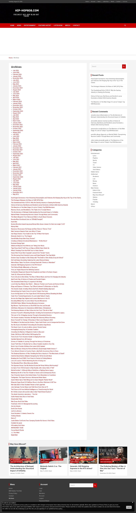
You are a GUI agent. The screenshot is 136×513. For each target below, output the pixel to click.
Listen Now (106, 1)
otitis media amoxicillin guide (99, 140)
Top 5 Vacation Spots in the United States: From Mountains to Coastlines (33, 375)
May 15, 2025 (44, 471)
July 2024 (16, 92)
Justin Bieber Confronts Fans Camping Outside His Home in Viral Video (32, 420)
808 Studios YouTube (15, 491)
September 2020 (18, 177)
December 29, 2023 (105, 473)
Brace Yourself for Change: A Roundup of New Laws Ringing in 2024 (32, 320)
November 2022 (18, 126)
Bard (22, 473)
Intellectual (94, 174)
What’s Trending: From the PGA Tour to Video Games (27, 250)
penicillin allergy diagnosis (98, 134)
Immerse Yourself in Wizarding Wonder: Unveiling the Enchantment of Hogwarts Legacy (37, 313)
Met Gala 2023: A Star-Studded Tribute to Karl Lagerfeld (28, 384)
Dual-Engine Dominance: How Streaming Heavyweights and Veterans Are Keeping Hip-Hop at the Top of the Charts (46, 198)
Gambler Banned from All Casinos (21, 339)
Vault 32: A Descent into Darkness (21, 274)
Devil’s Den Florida (16, 408)
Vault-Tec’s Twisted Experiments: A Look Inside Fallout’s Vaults (30, 296)
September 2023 (18, 111)
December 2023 (17, 105)
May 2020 (16, 184)
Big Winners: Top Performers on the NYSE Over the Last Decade (30, 305)
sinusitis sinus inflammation (99, 115)
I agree (129, 507)
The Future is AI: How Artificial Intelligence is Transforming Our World (32, 389)
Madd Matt (14, 435)
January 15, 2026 (15, 473)
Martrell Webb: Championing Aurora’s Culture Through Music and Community (34, 214)
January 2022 (17, 146)
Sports (95, 160)
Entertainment (30, 25)
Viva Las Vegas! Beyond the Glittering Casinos (25, 269)
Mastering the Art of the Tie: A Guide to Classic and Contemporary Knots (33, 372)
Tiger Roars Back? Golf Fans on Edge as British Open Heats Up (30, 248)
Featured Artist (44, 25)
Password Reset (44, 501)
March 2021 (16, 165)
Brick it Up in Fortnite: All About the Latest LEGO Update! (28, 346)
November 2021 (18, 150)
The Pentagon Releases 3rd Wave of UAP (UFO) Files (27, 200)
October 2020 (17, 175)
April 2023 (16, 119)
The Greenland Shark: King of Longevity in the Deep (26, 281)
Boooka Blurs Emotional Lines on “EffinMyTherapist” (27, 219)
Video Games (97, 167)
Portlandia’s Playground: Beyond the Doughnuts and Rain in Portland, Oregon (34, 272)
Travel (94, 162)
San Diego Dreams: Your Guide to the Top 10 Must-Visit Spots (30, 234)
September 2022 (18, 130)
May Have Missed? (98, 195)
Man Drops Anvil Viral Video (19, 401)
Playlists (95, 158)
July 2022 (16, 134)
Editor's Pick (96, 190)
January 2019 (17, 188)
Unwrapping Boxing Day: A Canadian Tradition (24, 329)
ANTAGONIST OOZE (17, 428)
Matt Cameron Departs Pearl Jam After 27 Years (26, 231)
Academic (96, 176)
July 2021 (16, 157)
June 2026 (16, 72)
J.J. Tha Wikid (15, 432)
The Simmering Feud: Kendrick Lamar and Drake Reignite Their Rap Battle (33, 255)
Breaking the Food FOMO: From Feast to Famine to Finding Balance (31, 358)
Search (124, 66)
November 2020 (18, 173)
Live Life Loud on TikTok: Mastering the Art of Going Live (28, 361)
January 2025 (17, 86)
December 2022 (17, 125)
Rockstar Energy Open (18, 243)
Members (42, 493)
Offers (93, 206)
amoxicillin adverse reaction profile (101, 121)
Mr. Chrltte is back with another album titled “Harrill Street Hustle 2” (31, 392)
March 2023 (16, 121)
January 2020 (17, 186)
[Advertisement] (68, 42)
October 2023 (17, 109)
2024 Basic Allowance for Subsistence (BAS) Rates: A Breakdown (31, 308)
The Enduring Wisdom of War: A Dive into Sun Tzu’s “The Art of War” (32, 310)
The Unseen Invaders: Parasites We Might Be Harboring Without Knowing (33, 317)
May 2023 (16, 117)
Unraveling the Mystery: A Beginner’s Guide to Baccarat (27, 332)
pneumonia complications (99, 128)
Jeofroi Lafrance (16, 411)
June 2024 (16, 94)
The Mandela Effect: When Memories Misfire (24, 363)
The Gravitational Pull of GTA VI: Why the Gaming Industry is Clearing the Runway (35, 202)
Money (95, 181)
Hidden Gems (95, 172)
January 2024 (17, 103)
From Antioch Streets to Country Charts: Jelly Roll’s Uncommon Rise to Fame (34, 351)
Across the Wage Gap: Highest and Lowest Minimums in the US (30, 298)
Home (87, 1)
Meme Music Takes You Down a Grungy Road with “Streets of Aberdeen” (33, 262)
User (40, 491)
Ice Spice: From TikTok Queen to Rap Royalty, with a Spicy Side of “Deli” (32, 368)
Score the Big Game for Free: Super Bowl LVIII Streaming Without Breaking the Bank (36, 293)
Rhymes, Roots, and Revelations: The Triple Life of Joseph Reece (31, 210)
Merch (112, 1)
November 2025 (18, 78)
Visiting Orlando (16, 416)
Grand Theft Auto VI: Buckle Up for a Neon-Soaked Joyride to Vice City (32, 344)
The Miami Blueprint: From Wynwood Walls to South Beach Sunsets (31, 217)
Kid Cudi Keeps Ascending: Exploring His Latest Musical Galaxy (30, 260)
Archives (125, 1)
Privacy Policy (13, 493)
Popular (95, 199)
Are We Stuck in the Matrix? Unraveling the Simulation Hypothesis (31, 325)
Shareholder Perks (16, 399)
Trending (95, 202)
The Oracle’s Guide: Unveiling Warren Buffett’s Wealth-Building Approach (33, 289)
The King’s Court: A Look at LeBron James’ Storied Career (28, 327)
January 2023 (17, 123)
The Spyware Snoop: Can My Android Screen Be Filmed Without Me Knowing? (34, 365)
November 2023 (18, 107)
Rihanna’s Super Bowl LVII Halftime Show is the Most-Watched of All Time (33, 382)
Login (40, 488)
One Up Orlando (16, 406)
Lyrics (94, 156)
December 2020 (17, 171)
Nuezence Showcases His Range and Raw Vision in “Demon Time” (31, 229)
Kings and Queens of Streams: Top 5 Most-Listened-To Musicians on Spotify (34, 286)
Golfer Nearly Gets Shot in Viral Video (22, 396)
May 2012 (16, 194)
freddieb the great (16, 423)
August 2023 (17, 113)
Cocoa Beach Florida (17, 430)
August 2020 (17, 179)
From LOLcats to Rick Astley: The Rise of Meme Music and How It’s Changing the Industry (38, 277)
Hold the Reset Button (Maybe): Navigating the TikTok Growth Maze (31, 356)
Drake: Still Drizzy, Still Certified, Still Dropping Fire (26, 334)
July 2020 (16, 181)
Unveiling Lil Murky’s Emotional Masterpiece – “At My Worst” (29, 241)
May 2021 (16, 161)
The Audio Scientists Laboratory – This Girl (24, 394)
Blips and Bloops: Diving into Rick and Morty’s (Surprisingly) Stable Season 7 (34, 349)
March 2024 (16, 99)
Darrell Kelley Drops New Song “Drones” (23, 238)
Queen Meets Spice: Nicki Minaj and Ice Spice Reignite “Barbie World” (32, 380)
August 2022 (17, 132)
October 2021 (17, 152)
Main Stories (95, 188)
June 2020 (16, 183)
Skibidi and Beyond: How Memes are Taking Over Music (27, 246)
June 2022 (16, 136)
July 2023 (16, 115)
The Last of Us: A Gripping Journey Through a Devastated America (31, 315)
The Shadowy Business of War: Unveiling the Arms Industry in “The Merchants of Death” (37, 353)
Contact (118, 1)
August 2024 (17, 90)
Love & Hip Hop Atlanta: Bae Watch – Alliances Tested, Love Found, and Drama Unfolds (37, 284)
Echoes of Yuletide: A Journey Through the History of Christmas (30, 341)
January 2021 (17, 169)
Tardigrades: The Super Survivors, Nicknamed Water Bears (28, 377)
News (99, 1)
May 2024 (16, 95)
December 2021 (17, 148)
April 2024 (16, 97)
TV (94, 165)
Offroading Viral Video (18, 425)
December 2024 (17, 88)
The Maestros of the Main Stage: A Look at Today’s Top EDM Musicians (33, 207)
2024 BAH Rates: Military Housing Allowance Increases (27, 303)
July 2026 (16, 70)
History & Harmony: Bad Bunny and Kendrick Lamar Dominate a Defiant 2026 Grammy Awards (39, 205)
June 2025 (16, 82)
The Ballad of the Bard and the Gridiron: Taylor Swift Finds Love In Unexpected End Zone (38, 322)
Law (94, 179)
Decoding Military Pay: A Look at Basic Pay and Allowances (29, 301)
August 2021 (17, 155)
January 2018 (17, 190)
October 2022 (17, 128)
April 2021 (16, 163)
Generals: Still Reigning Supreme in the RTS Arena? (26, 265)
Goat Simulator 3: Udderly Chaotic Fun (22, 413)
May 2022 (16, 138)
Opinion (95, 197)
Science (95, 186)
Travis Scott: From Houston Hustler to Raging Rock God (28, 337)
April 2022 (16, 140)
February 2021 (17, 167)
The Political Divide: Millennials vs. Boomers (24, 267)
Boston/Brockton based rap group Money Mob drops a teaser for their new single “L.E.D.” (38, 224)
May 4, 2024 (73, 471)
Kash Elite (14, 222)
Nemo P (13, 418)
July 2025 (16, 80)
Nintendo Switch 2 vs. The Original (21, 236)
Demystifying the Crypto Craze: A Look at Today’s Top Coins (29, 291)
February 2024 (17, 101)
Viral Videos (96, 169)
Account (93, 1)
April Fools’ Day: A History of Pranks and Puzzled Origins (28, 279)
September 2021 (18, 154)
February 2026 (17, 74)
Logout (41, 498)
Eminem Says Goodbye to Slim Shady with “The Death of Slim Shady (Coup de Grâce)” (37, 257)
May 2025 (16, 84)
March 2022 (16, 142)
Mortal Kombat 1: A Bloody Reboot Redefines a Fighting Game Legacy (32, 370)
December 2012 (17, 192)
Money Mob (14, 226)
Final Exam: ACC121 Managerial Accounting (24, 404)
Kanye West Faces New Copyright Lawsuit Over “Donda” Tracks (30, 253)
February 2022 (17, 144)
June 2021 (16, 159)
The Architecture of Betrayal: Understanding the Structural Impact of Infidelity (34, 212)
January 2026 (17, 76)
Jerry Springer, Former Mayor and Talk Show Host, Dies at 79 (29, 387)
